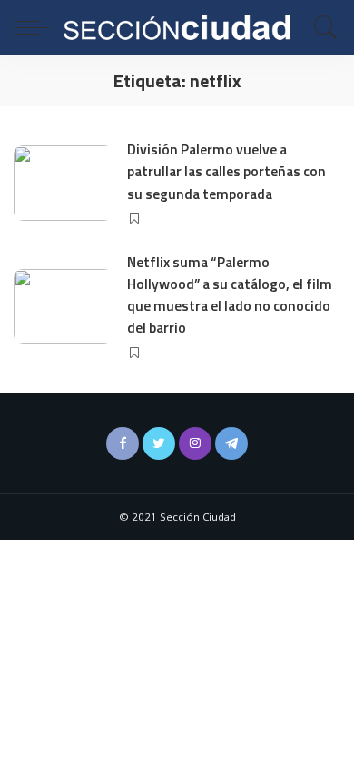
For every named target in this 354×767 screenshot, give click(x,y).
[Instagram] (195, 443)
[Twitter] (159, 443)
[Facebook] (122, 443)
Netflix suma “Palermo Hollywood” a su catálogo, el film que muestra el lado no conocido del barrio (229, 295)
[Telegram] (231, 443)
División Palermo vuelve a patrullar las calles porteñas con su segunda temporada (226, 171)
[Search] (321, 27)
